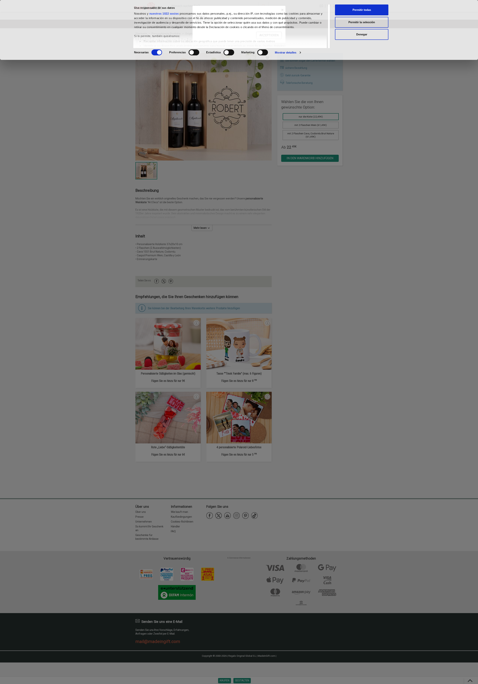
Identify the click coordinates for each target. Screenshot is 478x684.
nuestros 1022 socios (164, 13)
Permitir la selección (361, 22)
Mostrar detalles (285, 52)
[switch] (194, 52)
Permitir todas (362, 9)
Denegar (361, 34)
